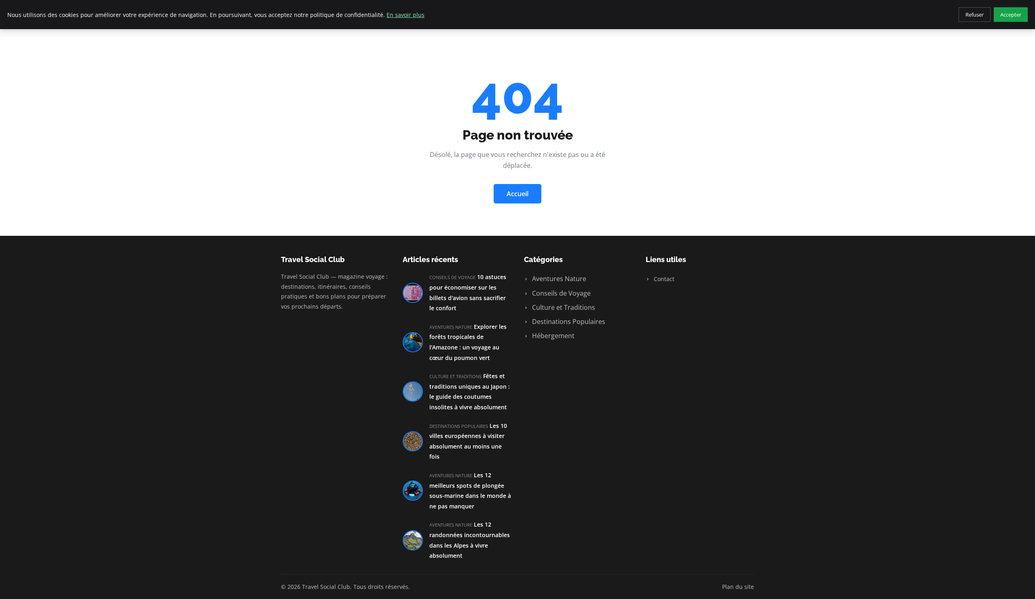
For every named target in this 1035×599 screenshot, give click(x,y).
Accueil (517, 193)
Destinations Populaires (567, 321)
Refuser (974, 14)
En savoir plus (406, 15)
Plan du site (738, 587)
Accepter (1010, 14)
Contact (663, 279)
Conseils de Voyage (560, 293)
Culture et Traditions (562, 307)
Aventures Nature (558, 278)
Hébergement (552, 335)
